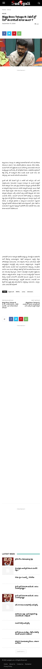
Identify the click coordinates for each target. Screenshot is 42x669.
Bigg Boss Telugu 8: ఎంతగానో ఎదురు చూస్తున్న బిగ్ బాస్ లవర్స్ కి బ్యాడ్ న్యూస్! (31, 304)
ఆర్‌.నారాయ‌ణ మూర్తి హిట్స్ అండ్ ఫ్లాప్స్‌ (26, 605)
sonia (23, 291)
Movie (9, 10)
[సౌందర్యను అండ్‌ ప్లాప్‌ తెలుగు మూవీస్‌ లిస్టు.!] (7, 571)
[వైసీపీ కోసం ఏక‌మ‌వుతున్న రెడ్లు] (7, 561)
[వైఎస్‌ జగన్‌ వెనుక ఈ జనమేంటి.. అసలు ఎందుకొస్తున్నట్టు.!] (7, 589)
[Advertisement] (21, 92)
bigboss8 (11, 291)
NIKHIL (18, 291)
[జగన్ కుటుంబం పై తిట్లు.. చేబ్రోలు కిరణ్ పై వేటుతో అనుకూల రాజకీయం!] (7, 635)
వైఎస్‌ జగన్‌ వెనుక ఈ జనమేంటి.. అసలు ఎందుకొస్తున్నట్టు (26, 596)
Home (4, 10)
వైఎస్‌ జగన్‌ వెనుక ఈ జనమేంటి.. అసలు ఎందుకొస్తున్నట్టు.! (26, 587)
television (30, 291)
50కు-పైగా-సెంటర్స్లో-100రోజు (24, 577)
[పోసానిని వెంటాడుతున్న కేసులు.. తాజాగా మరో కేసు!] (7, 644)
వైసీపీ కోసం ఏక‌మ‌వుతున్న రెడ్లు (24, 559)
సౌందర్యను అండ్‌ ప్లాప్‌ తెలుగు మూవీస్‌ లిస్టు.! (26, 569)
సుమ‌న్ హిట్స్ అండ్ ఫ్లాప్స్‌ (22, 623)
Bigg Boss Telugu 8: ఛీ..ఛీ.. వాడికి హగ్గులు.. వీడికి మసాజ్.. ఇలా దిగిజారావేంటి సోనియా (10, 305)
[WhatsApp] (19, 33)
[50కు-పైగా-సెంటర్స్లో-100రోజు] (7, 580)
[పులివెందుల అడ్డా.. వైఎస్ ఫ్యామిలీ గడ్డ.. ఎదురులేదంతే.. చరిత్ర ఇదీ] (7, 616)
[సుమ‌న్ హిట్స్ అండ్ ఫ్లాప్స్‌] (7, 625)
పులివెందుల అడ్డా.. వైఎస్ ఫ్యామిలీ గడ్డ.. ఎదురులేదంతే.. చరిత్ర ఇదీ (26, 615)
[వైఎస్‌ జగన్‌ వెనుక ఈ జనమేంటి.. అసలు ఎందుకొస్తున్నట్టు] (7, 598)
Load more (20, 651)
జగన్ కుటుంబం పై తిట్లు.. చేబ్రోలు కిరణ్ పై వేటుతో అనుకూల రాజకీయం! (27, 633)
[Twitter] (9, 33)
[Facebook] (4, 33)
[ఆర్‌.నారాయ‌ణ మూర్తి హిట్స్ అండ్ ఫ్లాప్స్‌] (7, 607)
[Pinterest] (14, 33)
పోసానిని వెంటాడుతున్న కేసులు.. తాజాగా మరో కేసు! (27, 642)
